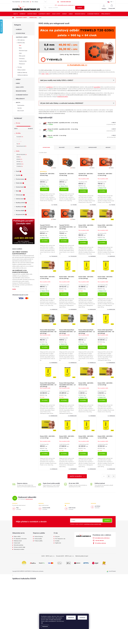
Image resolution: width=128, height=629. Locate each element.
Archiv (14, 289)
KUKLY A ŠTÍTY (20, 87)
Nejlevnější (61, 147)
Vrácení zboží (17, 543)
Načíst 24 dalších (76, 476)
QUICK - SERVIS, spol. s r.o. (48, 556)
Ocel (20, 45)
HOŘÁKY (18, 79)
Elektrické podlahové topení (81, 556)
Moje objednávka (16, 1)
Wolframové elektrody (22, 75)
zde (42, 623)
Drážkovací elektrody (22, 72)
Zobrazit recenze (29, 499)
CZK (111, 1)
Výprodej (19, 108)
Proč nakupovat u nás (60, 538)
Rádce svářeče (26, 1)
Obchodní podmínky (18, 545)
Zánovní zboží (20, 110)
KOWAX (19, 159)
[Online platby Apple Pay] (68, 563)
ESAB (18, 157)
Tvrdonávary (22, 58)
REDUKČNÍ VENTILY (21, 91)
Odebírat (107, 520)
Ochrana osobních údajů (19, 547)
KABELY (18, 83)
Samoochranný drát (21, 146)
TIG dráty (19, 67)
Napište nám (58, 543)
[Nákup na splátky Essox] (77, 563)
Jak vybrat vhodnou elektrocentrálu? (20, 253)
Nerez (20, 48)
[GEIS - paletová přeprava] (104, 563)
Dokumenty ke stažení (19, 549)
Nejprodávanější (92, 147)
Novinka (19, 141)
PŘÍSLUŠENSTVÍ (20, 98)
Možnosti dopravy (39, 536)
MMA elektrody (21, 40)
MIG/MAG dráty (21, 42)
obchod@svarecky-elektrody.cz (102, 538)
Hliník (20, 53)
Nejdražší (77, 147)
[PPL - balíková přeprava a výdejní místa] (86, 563)
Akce (18, 139)
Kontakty (57, 540)
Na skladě (20, 136)
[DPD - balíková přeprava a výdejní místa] (95, 563)
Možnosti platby (38, 538)
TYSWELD (19, 166)
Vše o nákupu (35, 1)
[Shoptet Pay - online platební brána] (41, 563)
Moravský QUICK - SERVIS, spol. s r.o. (65, 556)
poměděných (49, 87)
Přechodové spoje (23, 50)
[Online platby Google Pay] (59, 563)
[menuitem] (15, 14)
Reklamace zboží (18, 540)
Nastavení (45, 626)
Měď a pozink (22, 56)
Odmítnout (71, 617)
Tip (18, 143)
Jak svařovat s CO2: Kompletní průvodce (20, 271)
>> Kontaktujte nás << (77, 65)
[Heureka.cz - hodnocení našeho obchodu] (24, 563)
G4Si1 (47, 73)
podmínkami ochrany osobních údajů (92, 524)
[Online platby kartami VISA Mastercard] (50, 563)
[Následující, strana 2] (109, 476)
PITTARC (19, 161)
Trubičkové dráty (23, 61)
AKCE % (18, 102)
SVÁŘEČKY (19, 29)
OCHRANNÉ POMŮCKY (22, 95)
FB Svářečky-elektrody (100, 543)
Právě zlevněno (20, 105)
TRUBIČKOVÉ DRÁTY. (62, 96)
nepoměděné (97, 87)
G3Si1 (43, 73)
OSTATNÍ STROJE (20, 33)
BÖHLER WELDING (21, 154)
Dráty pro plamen (21, 70)
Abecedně (108, 147)
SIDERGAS (20, 164)
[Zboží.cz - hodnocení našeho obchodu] (33, 563)
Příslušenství (22, 64)
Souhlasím (82, 617)
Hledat (79, 7)
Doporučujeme (46, 147)
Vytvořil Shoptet (112, 571)
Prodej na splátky (38, 540)
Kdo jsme (57, 536)
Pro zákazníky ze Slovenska (20, 538)
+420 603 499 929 (99, 540)
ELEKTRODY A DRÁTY (21, 37)
